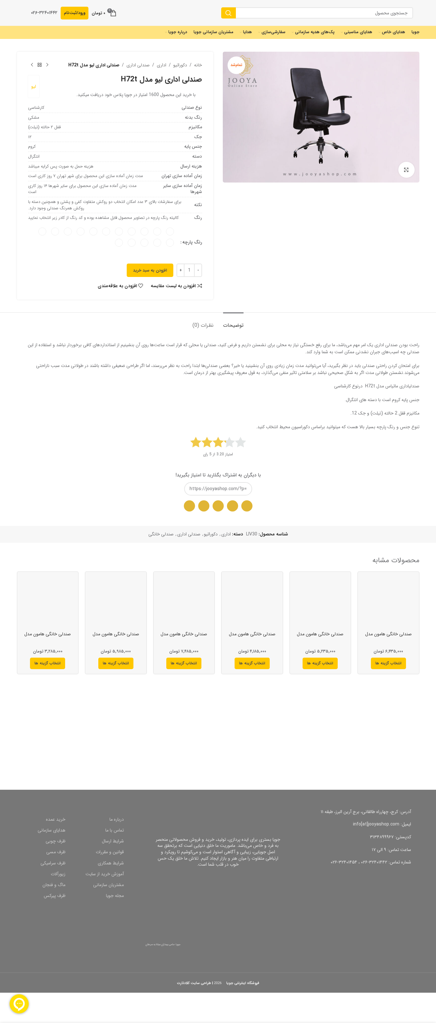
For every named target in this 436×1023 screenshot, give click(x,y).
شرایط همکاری (111, 863)
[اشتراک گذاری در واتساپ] (246, 506)
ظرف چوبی (55, 841)
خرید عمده (55, 819)
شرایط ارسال (113, 841)
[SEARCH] (228, 13)
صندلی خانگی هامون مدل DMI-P (47, 637)
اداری (161, 65)
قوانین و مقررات (110, 851)
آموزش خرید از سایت (105, 873)
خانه (198, 65)
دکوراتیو (180, 65)
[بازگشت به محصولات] (39, 65)
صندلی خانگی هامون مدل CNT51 (184, 637)
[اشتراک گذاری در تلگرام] (218, 506)
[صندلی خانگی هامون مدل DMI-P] (48, 602)
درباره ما (116, 819)
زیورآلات (58, 873)
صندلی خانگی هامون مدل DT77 (388, 637)
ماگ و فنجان (53, 884)
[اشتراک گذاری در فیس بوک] (203, 506)
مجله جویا (115, 895)
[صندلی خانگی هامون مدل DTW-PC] (320, 602)
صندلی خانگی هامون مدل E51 (116, 637)
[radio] (170, 231)
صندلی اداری (138, 65)
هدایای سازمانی (51, 830)
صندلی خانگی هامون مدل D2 (252, 637)
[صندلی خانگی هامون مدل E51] (116, 602)
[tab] (233, 322)
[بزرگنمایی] (406, 170)
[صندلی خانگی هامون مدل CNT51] (184, 602)
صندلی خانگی (161, 534)
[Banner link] (321, 742)
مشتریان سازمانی (108, 884)
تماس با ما (114, 830)
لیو (33, 86)
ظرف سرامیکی (53, 863)
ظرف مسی (55, 851)
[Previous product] (47, 65)
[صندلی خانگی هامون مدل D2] (252, 602)
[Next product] (32, 65)
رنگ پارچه (192, 242)
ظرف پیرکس (54, 895)
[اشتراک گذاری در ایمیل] (232, 506)
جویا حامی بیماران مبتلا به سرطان (163, 944)
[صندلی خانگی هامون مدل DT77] (388, 602)
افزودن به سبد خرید (150, 270)
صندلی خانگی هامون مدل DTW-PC (320, 637)
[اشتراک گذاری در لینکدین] (189, 506)
